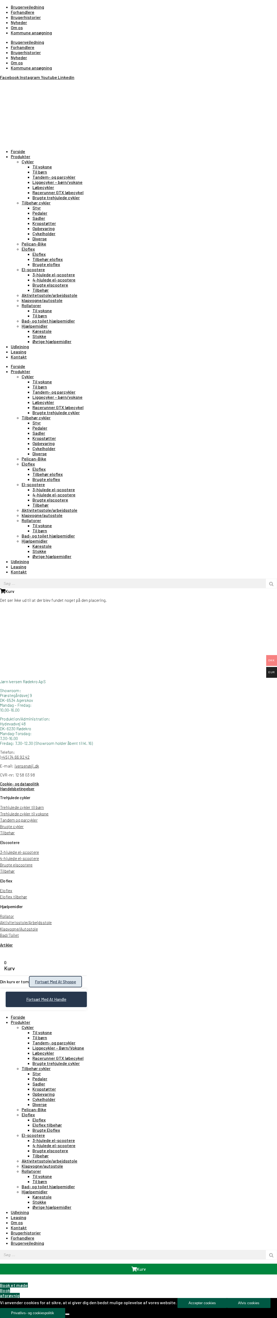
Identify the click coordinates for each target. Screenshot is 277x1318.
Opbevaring (43, 228)
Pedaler (39, 212)
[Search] (271, 583)
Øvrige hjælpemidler (51, 341)
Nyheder (19, 22)
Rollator (7, 916)
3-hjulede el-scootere (53, 274)
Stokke (39, 336)
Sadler (38, 218)
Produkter (20, 156)
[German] (16, 84)
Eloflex (28, 248)
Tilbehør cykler (36, 202)
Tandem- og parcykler (53, 177)
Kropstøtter (44, 223)
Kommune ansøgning (31, 32)
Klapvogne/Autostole (19, 929)
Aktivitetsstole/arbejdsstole (49, 295)
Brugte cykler (12, 826)
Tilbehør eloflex (47, 259)
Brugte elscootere (50, 284)
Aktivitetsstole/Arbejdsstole (26, 922)
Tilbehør (40, 290)
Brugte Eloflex (46, 1130)
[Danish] (3, 84)
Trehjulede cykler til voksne (24, 813)
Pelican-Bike (34, 243)
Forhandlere (22, 12)
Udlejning (20, 346)
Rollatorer (31, 305)
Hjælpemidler (35, 325)
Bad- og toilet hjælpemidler (48, 320)
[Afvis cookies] (67, 1314)
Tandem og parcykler (19, 820)
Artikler (6, 944)
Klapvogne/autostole (42, 1165)
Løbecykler (43, 187)
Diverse (39, 238)
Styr (36, 207)
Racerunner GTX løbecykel (58, 192)
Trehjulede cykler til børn (22, 807)
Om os (17, 27)
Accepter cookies (202, 1303)
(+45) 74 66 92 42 (14, 757)
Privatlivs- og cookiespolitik (32, 1313)
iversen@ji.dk (27, 765)
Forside (18, 151)
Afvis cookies (248, 1303)
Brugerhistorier (26, 17)
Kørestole (42, 331)
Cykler (28, 161)
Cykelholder (43, 233)
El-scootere (33, 269)
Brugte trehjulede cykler (56, 197)
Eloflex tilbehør (13, 896)
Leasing (18, 351)
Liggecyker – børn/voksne (57, 182)
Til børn (39, 171)
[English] (9, 84)
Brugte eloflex (46, 264)
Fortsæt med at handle (46, 999)
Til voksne (42, 166)
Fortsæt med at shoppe (55, 981)
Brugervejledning (27, 6)
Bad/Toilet (9, 935)
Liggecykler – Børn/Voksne (58, 1047)
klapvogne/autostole (42, 300)
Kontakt (19, 356)
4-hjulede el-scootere (53, 279)
